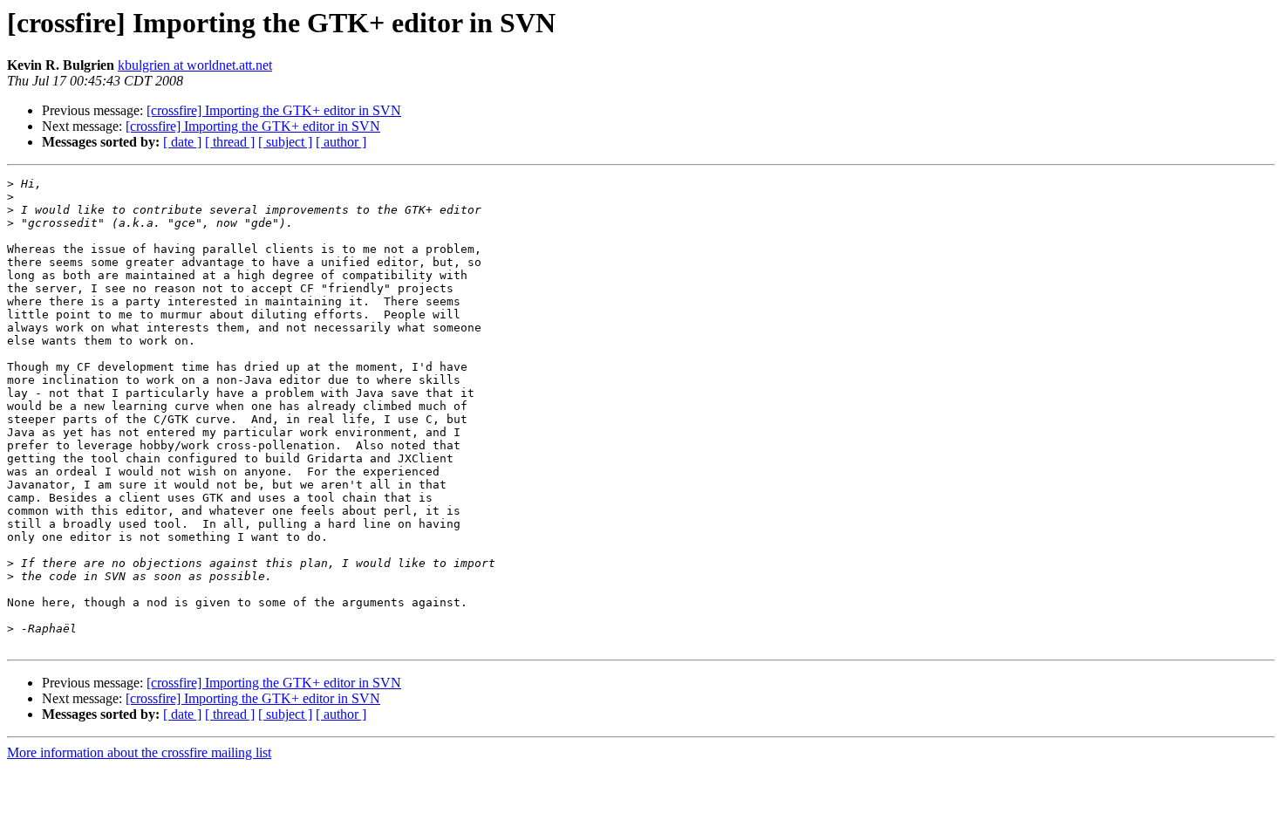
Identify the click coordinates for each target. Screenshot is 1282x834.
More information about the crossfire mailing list (139, 752)
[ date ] (182, 141)
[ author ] (341, 141)
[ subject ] (285, 141)
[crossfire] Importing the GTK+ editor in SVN (274, 110)
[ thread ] (230, 141)
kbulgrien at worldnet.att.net (195, 65)
